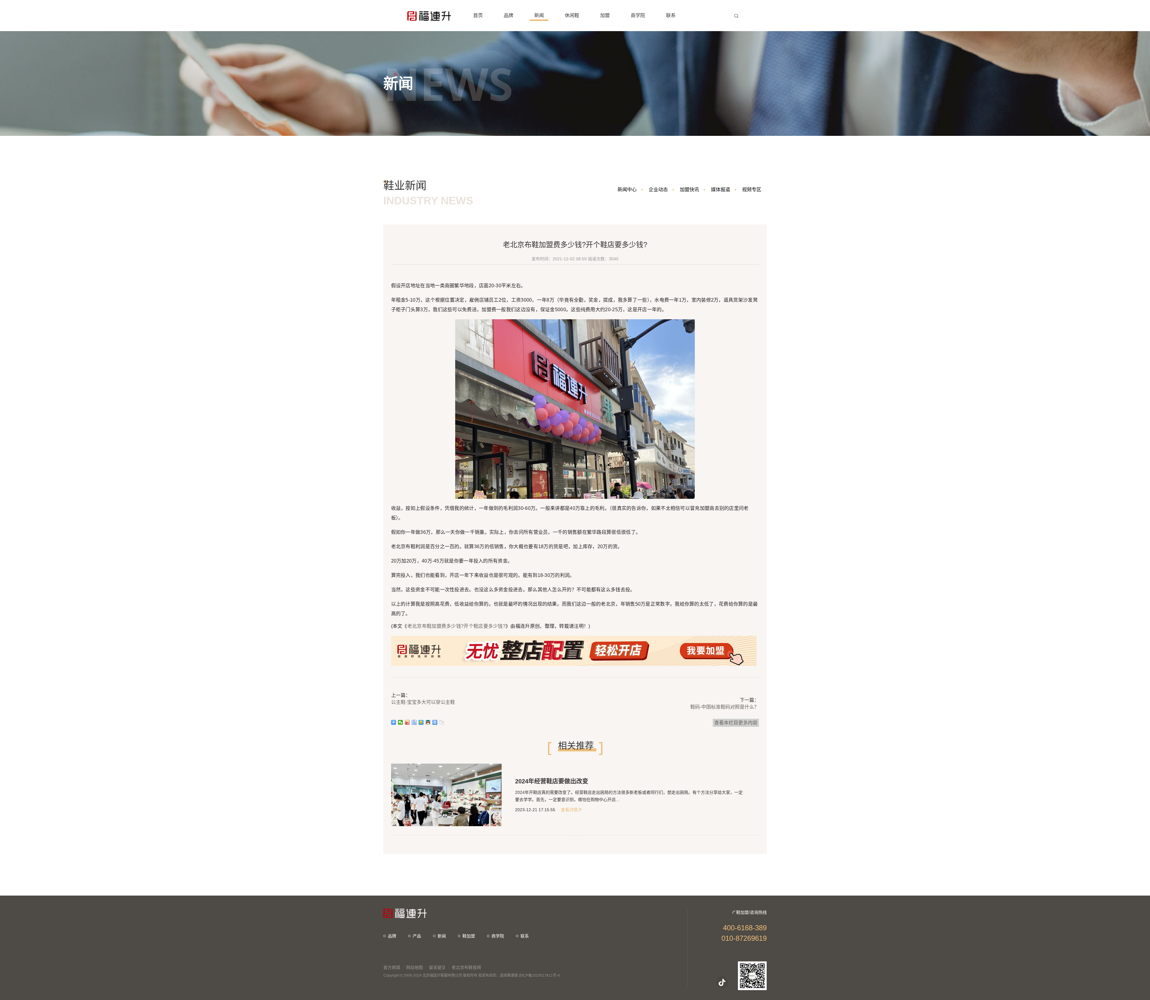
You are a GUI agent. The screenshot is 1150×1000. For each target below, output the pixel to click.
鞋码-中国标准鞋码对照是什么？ (724, 706)
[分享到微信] (400, 722)
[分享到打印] (435, 722)
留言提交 (437, 967)
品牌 (392, 936)
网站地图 (414, 967)
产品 (417, 936)
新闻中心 (627, 189)
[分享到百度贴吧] (414, 722)
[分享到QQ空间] (421, 722)
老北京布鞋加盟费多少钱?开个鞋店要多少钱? (456, 626)
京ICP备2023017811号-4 (539, 975)
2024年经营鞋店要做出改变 (551, 781)
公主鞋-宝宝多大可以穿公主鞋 (423, 702)
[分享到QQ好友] (428, 722)
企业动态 (658, 189)
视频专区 (751, 189)
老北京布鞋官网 (466, 967)
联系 (524, 936)
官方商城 (391, 967)
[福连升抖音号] (722, 982)
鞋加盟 (468, 936)
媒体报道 (720, 189)
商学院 (497, 936)
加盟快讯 (689, 189)
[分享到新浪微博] (407, 722)
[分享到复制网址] (441, 722)
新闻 (442, 936)
